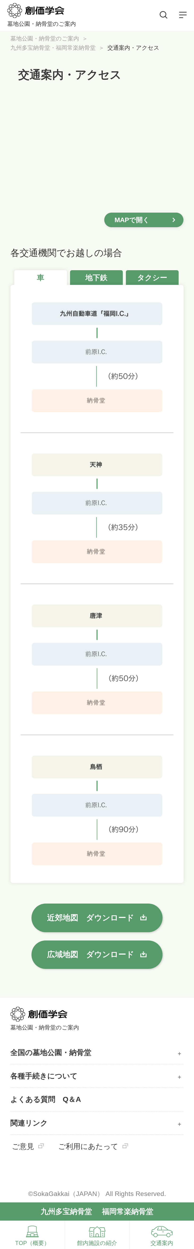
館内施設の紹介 (97, 1243)
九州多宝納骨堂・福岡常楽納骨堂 (53, 47)
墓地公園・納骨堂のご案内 (44, 38)
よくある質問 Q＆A (45, 1099)
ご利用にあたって (88, 1146)
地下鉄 (96, 278)
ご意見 (23, 1146)
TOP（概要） (32, 1243)
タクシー (152, 278)
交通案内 (161, 1243)
